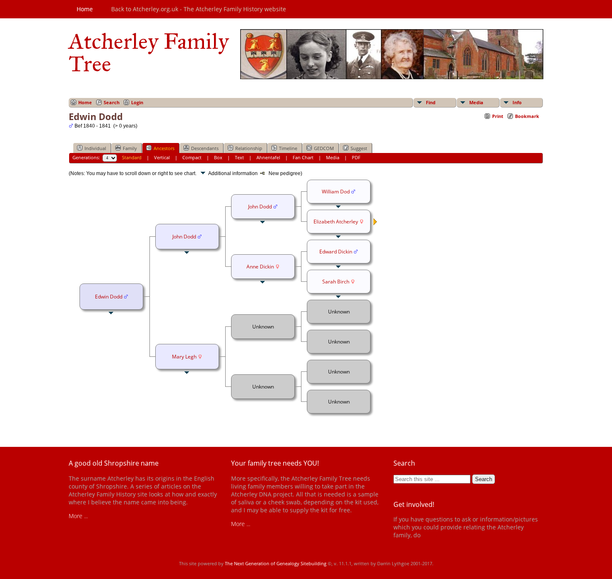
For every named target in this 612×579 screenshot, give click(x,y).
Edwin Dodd (108, 296)
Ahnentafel (268, 157)
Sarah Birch (335, 281)
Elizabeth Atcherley (335, 221)
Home (85, 9)
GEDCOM (324, 148)
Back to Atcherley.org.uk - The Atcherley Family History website (198, 9)
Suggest (359, 148)
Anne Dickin (260, 266)
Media (476, 102)
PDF (356, 157)
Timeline (288, 148)
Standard (132, 157)
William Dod (336, 191)
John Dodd (184, 236)
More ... (78, 516)
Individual (95, 148)
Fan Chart (303, 157)
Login (137, 102)
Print (497, 116)
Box (218, 157)
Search (111, 102)
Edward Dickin (335, 251)
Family (130, 148)
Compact (192, 157)
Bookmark (527, 116)
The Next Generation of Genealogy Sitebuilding (275, 563)
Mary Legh (184, 356)
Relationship (248, 148)
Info (517, 102)
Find (430, 102)
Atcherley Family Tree (149, 53)
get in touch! (438, 535)
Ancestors (164, 148)
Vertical (162, 157)
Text (239, 157)
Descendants (205, 148)
